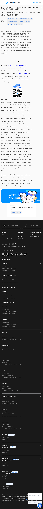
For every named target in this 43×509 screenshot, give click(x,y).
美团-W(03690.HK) (16, 212)
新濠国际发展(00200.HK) (26, 18)
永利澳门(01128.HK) (25, 21)
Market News (10, 7)
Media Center (21, 239)
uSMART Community (22, 73)
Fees (3, 234)
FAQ (3, 236)
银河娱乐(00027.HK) (13, 18)
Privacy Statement (34, 236)
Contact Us (21, 236)
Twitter (16, 65)
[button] (21, 266)
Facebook (10, 65)
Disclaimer (32, 234)
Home (2, 7)
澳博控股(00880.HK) (13, 21)
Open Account (35, 2)
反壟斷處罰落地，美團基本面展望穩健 (22, 208)
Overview (20, 234)
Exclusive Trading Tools (8, 239)
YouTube (3, 68)
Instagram (21, 65)
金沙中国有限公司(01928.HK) (15, 24)
